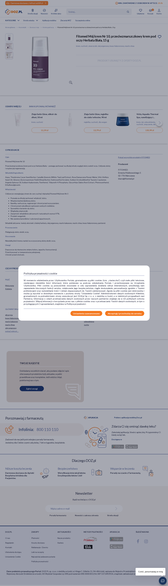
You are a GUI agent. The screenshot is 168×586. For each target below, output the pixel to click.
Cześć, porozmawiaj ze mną (150, 572)
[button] (163, 581)
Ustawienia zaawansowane (86, 313)
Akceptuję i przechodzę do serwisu (125, 313)
